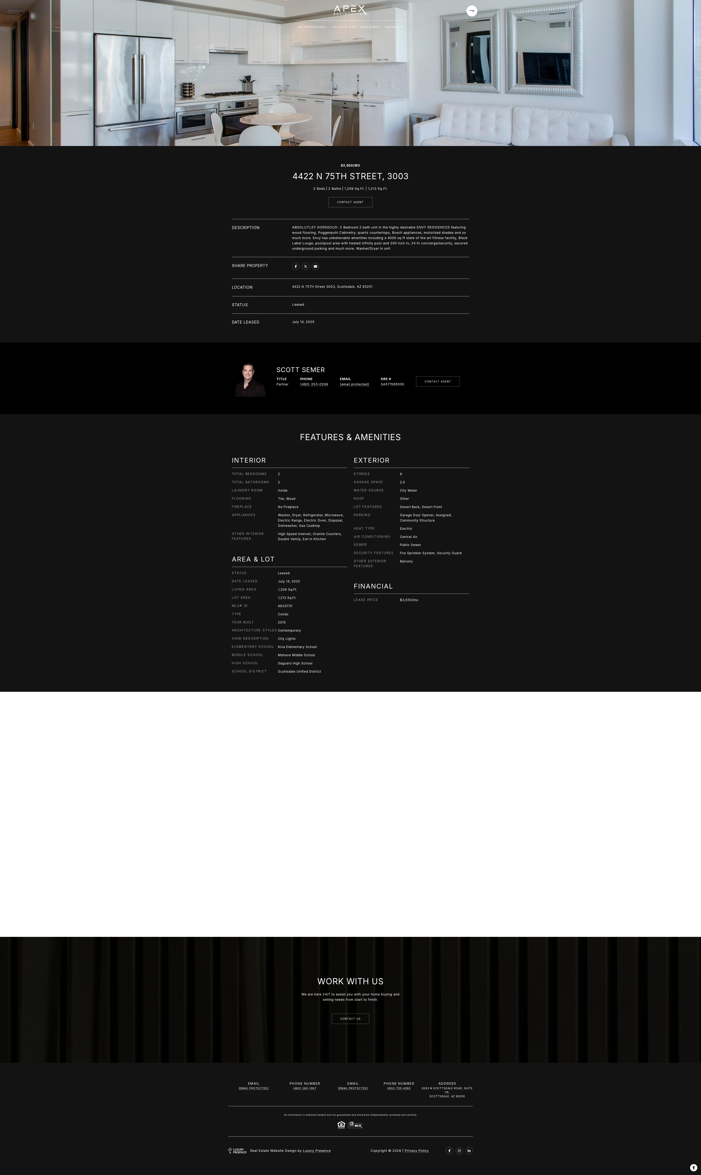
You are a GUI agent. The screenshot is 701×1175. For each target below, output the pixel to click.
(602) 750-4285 (399, 1088)
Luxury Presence (317, 1151)
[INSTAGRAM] (459, 1150)
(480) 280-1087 (304, 1088)
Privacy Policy (417, 1151)
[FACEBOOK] (449, 1150)
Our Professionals (312, 26)
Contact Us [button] (350, 1018)
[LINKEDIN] (469, 1150)
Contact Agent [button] (350, 202)
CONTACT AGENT (438, 381)
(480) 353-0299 (314, 384)
